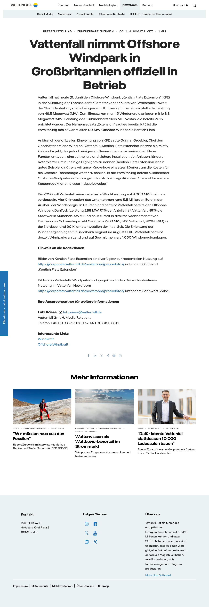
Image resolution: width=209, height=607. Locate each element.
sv (182, 5)
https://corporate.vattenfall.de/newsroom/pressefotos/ (81, 264)
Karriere (147, 5)
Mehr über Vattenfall (158, 575)
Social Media (45, 14)
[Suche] (194, 5)
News (16, 428)
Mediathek (64, 14)
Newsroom (129, 5)
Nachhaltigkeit (108, 5)
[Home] (24, 5)
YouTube (95, 532)
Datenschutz (40, 586)
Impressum (20, 586)
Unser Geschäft (84, 5)
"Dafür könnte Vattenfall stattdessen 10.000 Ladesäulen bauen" (160, 438)
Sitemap (103, 586)
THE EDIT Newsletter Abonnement (150, 14)
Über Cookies (85, 586)
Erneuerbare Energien (95, 31)
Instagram (86, 524)
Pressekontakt (85, 14)
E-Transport (154, 428)
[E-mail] (114, 355)
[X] (101, 355)
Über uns (63, 5)
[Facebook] (88, 355)
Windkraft (46, 339)
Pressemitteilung (57, 31)
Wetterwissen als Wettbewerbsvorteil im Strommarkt (97, 441)
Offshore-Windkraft (53, 344)
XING (95, 541)
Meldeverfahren (62, 586)
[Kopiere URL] (120, 355)
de (187, 5)
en (177, 5)
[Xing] (107, 355)
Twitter (86, 532)
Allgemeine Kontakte (112, 14)
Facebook (95, 524)
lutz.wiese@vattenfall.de (82, 312)
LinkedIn (86, 541)
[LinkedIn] (95, 355)
